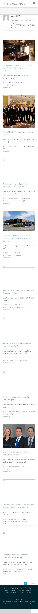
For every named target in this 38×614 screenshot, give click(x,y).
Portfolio (28, 588)
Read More (6, 87)
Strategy (20, 588)
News (6, 590)
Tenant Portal (11, 593)
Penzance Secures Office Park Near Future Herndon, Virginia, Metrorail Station (17, 238)
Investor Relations (25, 590)
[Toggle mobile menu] (34, 3)
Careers (21, 593)
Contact (13, 590)
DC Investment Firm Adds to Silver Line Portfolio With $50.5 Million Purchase (17, 68)
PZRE (6, 82)
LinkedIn (29, 593)
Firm (12, 588)
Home (6, 588)
